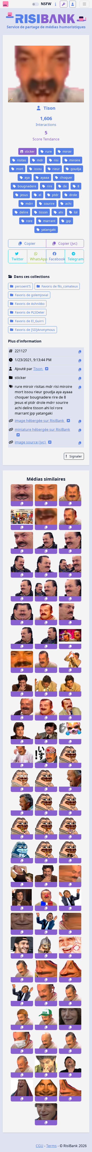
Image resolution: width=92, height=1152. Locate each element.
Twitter (18, 259)
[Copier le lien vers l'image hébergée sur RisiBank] (79, 421)
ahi (60, 212)
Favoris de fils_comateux (59, 286)
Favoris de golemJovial (31, 295)
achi (67, 203)
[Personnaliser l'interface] (63, 4)
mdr (39, 160)
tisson (43, 212)
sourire (48, 203)
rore (28, 221)
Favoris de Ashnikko (29, 304)
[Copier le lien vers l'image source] (79, 442)
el (39, 195)
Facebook (57, 259)
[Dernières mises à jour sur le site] (55, 4)
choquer (65, 177)
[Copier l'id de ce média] (79, 351)
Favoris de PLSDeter (29, 312)
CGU (39, 1145)
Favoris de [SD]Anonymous (34, 330)
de (64, 186)
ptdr (55, 195)
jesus (23, 195)
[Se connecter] (72, 4)
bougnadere (26, 186)
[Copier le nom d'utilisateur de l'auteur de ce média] (79, 369)
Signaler (75, 456)
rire (49, 186)
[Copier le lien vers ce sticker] (22, 503)
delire (23, 212)
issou (37, 169)
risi (56, 160)
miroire (74, 160)
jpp (68, 221)
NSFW (46, 3)
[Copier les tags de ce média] (79, 387)
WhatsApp (38, 259)
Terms (51, 1145)
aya (27, 177)
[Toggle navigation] (84, 4)
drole (72, 195)
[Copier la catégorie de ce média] (79, 378)
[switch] (35, 4)
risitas (21, 160)
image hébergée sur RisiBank (40, 420)
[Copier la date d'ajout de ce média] (79, 360)
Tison (48, 108)
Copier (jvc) (67, 243)
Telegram (76, 259)
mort (19, 169)
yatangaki (48, 229)
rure (48, 151)
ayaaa (44, 177)
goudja (75, 169)
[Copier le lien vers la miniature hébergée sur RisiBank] (79, 430)
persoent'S (22, 286)
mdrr (29, 203)
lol (75, 212)
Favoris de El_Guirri (29, 321)
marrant (48, 221)
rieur (56, 169)
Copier (29, 243)
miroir (67, 151)
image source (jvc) (30, 442)
